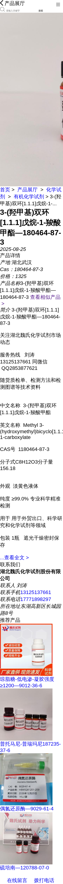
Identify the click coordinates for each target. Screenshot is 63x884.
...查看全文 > (14, 557)
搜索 (40, 10)
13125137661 (35, 592)
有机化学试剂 (29, 196)
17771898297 (35, 599)
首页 (5, 189)
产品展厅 (27, 189)
